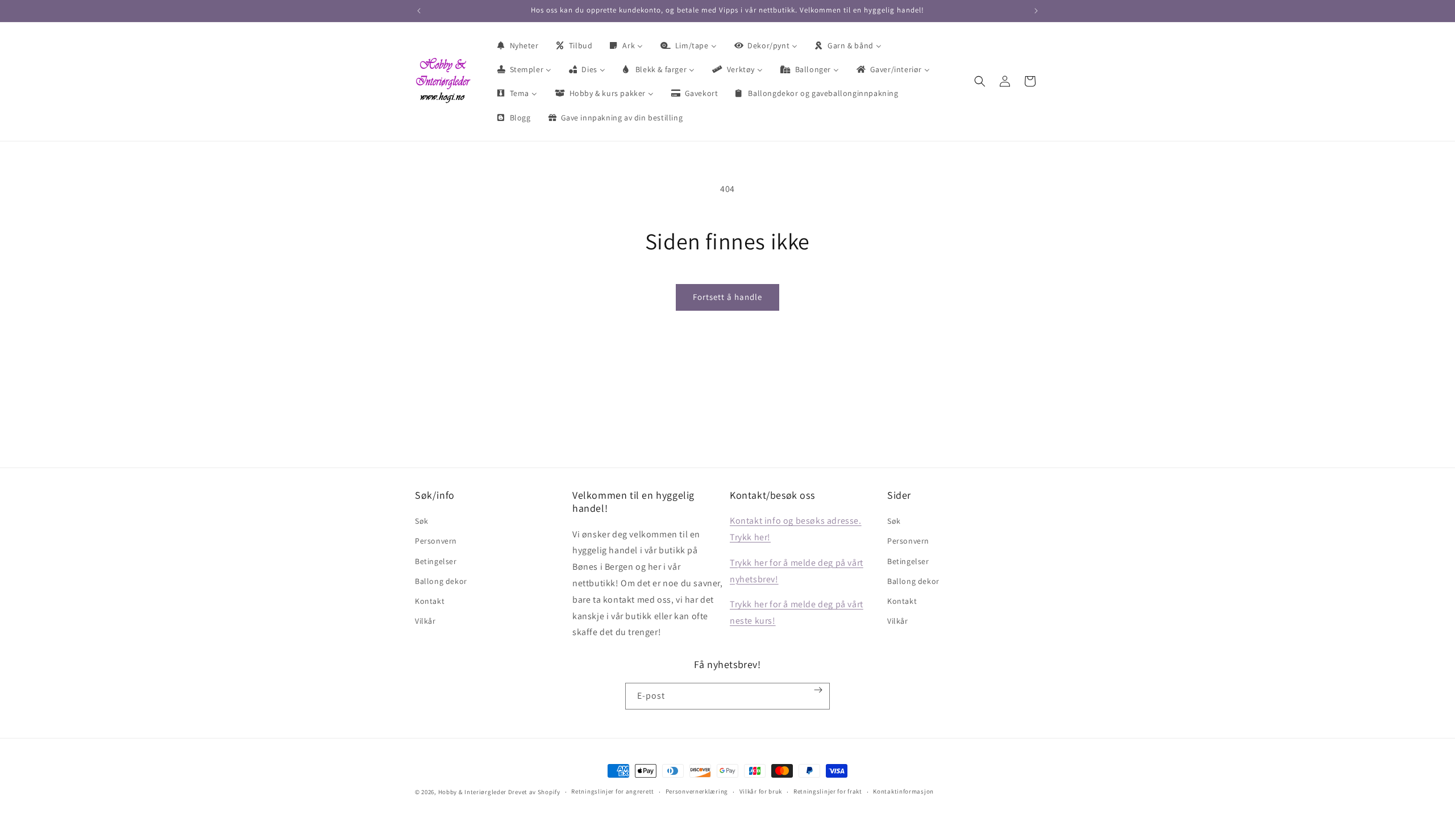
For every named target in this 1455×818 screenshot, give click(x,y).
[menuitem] (517, 45)
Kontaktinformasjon (903, 791)
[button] (979, 81)
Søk (422, 521)
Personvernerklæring (697, 791)
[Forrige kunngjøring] (418, 11)
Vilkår (425, 621)
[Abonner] (818, 690)
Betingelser (436, 561)
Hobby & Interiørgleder (472, 792)
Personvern (436, 541)
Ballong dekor (441, 581)
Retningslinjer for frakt (827, 791)
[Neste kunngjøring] (1036, 11)
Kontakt (429, 601)
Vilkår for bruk (761, 791)
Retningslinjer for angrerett (612, 791)
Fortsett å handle (727, 296)
